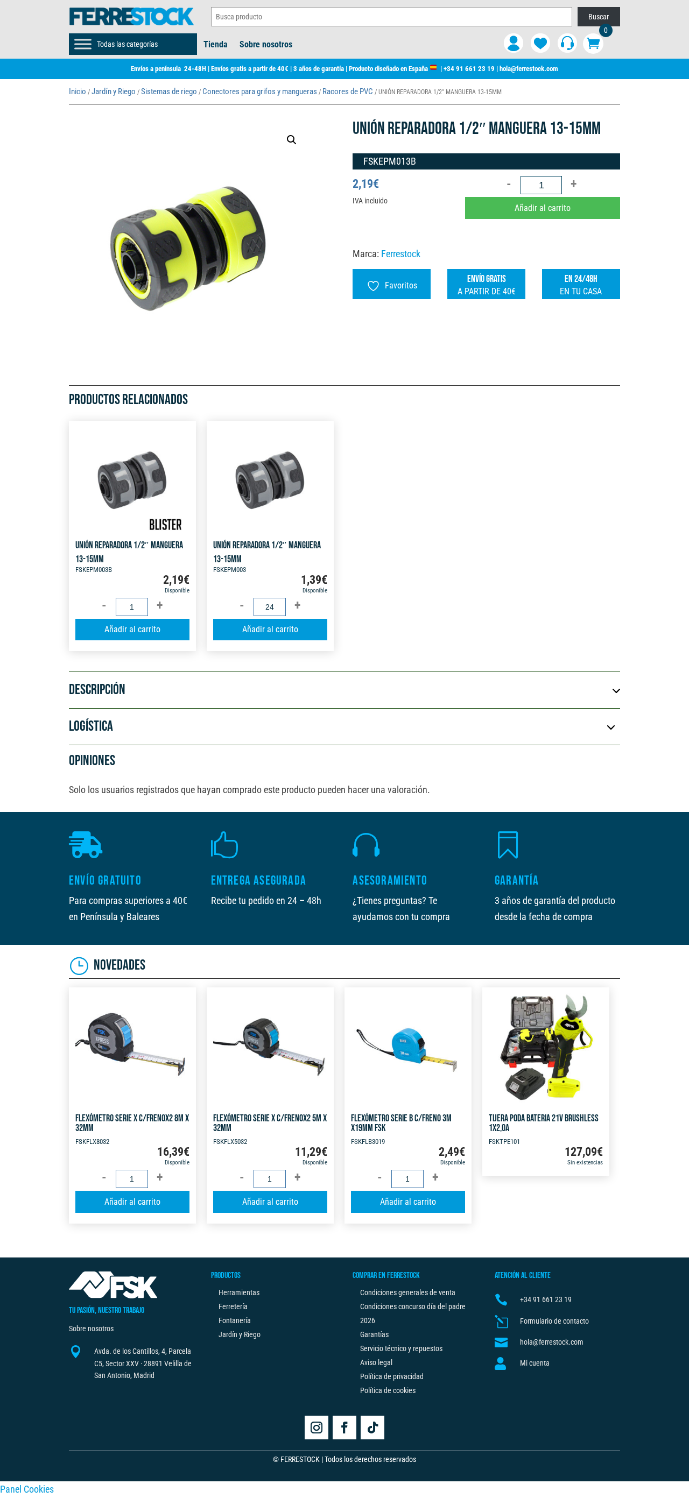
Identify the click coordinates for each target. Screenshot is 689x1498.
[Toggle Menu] (83, 44)
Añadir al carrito (543, 208)
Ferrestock (400, 253)
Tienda (215, 45)
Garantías (374, 1334)
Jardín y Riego (114, 91)
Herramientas (239, 1292)
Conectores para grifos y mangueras (259, 91)
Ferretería (233, 1306)
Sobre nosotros (266, 45)
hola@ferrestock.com (529, 69)
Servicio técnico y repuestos (401, 1348)
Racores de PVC (347, 91)
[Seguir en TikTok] (372, 1427)
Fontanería (235, 1320)
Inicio (77, 91)
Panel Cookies (27, 1489)
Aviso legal (376, 1362)
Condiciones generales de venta (407, 1292)
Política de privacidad (392, 1376)
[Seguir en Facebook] (344, 1427)
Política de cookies (388, 1390)
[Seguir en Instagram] (316, 1427)
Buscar (598, 16)
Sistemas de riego (169, 91)
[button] (291, 140)
